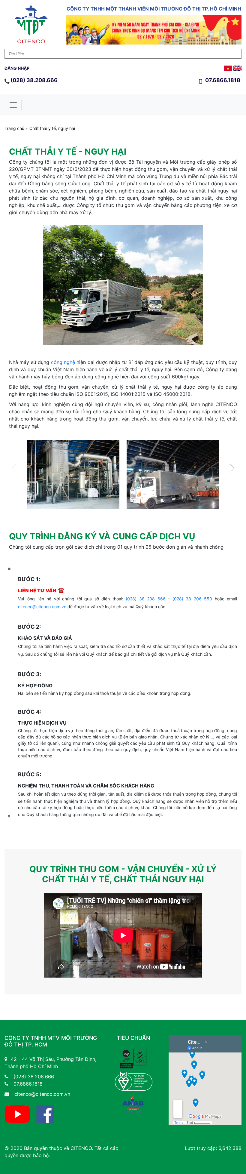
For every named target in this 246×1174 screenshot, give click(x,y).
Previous (16, 468)
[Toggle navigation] (13, 105)
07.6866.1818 (223, 80)
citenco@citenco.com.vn (42, 606)
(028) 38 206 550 (192, 598)
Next (230, 468)
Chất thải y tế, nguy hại (52, 128)
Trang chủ (14, 128)
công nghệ (63, 362)
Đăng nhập (16, 68)
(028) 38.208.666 (34, 80)
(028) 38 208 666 (145, 598)
